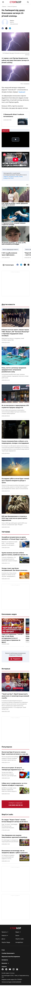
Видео (17, 932)
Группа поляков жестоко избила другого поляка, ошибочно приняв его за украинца (15, 555)
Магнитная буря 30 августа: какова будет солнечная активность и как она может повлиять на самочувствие (15, 754)
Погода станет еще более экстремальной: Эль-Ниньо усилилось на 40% (15, 570)
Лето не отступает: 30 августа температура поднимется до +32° (13, 769)
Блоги (17, 935)
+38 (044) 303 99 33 (15, 805)
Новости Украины (12, 6)
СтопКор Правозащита (8, 953)
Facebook (11, 176)
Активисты (5, 960)
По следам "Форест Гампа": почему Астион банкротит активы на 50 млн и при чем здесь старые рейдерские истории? (15, 823)
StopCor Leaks (7, 814)
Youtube (16, 176)
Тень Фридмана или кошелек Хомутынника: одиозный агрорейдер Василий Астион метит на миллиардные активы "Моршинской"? (15, 838)
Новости (4, 935)
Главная (4, 6)
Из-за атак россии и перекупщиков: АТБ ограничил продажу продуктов (15, 406)
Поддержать (17, 659)
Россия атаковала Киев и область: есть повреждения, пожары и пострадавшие (15, 442)
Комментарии (9, 265)
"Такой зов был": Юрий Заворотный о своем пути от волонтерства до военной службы (15, 696)
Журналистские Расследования (11, 956)
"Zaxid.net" (21, 92)
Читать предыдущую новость (10, 249)
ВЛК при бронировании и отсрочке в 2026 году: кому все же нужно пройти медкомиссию (14, 518)
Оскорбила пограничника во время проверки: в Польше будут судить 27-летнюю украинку (14, 539)
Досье (3, 939)
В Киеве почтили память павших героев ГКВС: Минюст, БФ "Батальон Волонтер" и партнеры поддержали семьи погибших (15, 333)
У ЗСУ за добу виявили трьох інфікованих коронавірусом (9, 255)
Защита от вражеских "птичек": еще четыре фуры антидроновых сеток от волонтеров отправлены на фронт (13, 638)
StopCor (12, 20)
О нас (3, 950)
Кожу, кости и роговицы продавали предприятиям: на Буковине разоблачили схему (14, 370)
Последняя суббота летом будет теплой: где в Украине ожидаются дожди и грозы (15, 481)
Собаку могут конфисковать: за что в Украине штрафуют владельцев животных (14, 785)
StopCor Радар (6, 942)
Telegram (5, 176)
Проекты (4, 932)
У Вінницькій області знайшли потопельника (13, 115)
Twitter (20, 176)
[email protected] (16, 982)
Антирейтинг (19, 942)
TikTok (11, 178)
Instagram (6, 178)
